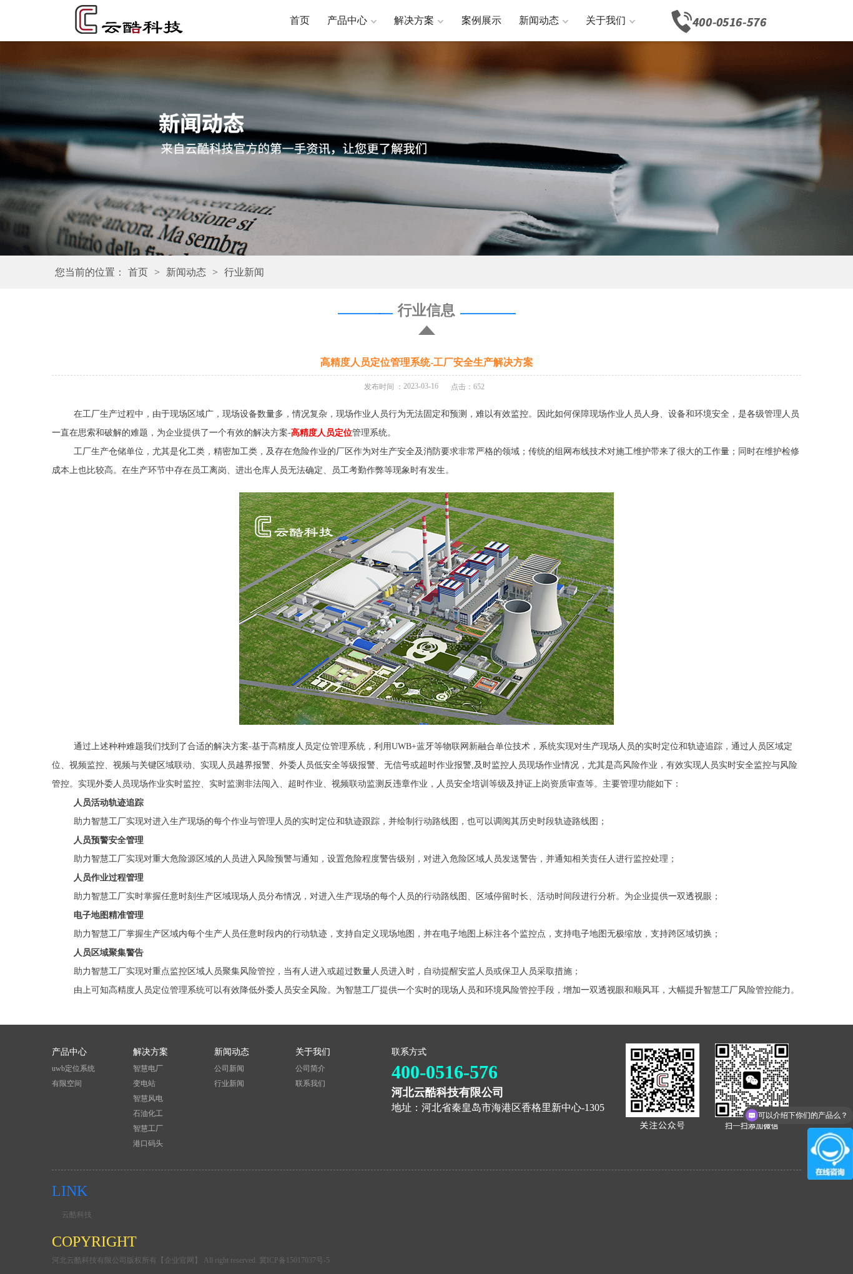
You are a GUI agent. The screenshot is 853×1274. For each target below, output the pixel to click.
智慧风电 (148, 1098)
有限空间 (67, 1083)
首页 (300, 20)
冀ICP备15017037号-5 (294, 1260)
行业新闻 (244, 272)
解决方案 (414, 20)
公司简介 (310, 1068)
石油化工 (148, 1113)
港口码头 (148, 1143)
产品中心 (347, 20)
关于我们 (606, 20)
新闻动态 (539, 20)
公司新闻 (229, 1068)
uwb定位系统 (73, 1068)
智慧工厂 (148, 1128)
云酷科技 (77, 1214)
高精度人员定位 (321, 432)
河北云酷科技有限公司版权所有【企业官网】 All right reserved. (155, 1260)
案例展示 (481, 20)
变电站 (144, 1083)
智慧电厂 (148, 1068)
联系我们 (310, 1083)
